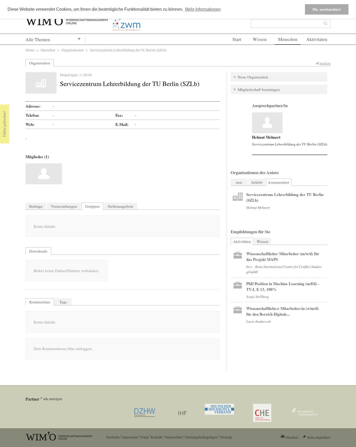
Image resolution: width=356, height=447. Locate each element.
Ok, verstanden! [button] (326, 9)
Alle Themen (38, 39)
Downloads (38, 251)
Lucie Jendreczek (258, 321)
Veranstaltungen (64, 206)
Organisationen (73, 49)
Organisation (39, 62)
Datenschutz (174, 436)
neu (239, 182)
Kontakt (157, 436)
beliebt (256, 182)
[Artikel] (267, 122)
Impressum (130, 436)
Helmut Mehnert (266, 137)
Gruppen (92, 206)
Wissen (260, 39)
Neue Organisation (253, 76)
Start (236, 39)
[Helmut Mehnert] (44, 173)
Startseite (113, 436)
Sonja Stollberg (257, 296)
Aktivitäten (316, 39)
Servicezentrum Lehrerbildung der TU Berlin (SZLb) (289, 144)
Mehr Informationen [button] (203, 9)
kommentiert (278, 182)
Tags (63, 301)
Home (30, 49)
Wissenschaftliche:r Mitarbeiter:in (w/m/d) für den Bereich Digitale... (282, 311)
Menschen (287, 39)
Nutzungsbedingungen (201, 436)
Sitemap (226, 436)
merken (325, 63)
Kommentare (39, 301)
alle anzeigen (52, 398)
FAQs (144, 436)
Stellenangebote (120, 206)
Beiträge (36, 206)
